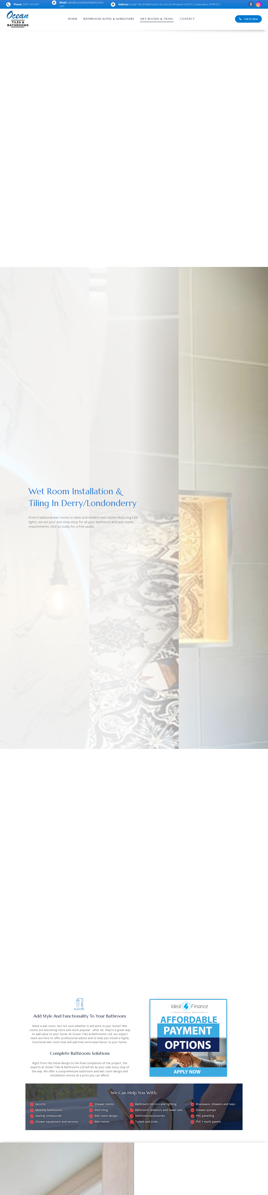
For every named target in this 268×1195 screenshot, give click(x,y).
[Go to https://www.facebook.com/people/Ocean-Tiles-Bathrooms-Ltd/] (251, 4)
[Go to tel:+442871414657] (26, 5)
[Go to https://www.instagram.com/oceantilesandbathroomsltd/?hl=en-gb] (259, 4)
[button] (248, 19)
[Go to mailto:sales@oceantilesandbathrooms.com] (78, 5)
